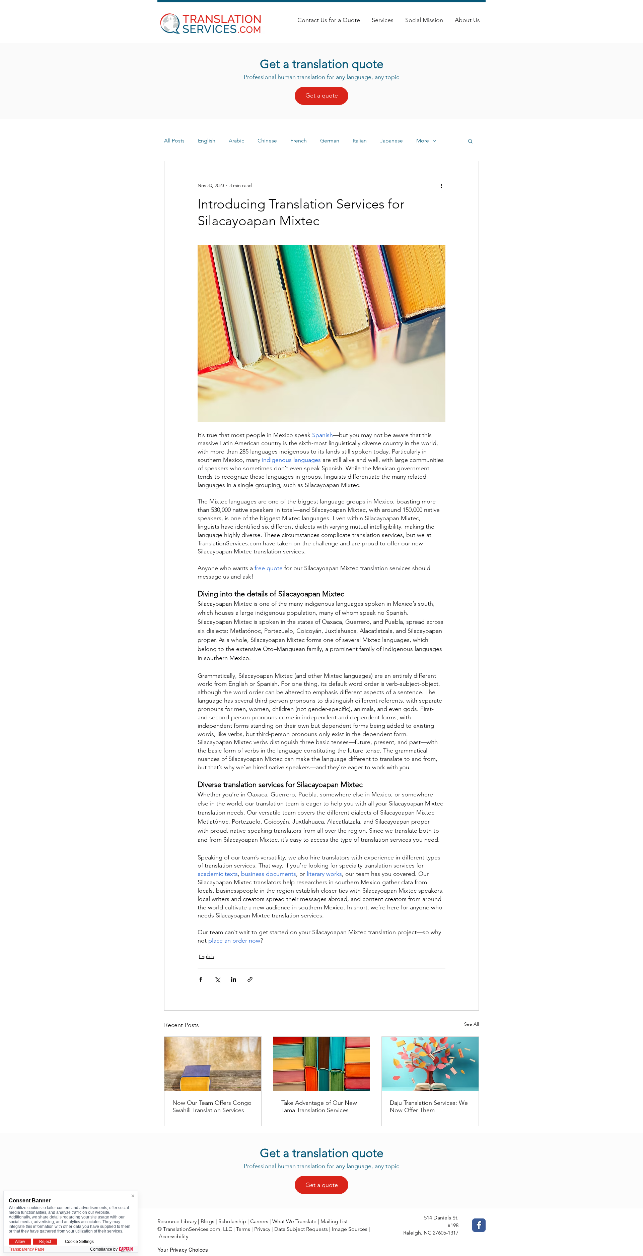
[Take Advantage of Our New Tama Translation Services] (321, 1064)
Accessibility (173, 1236)
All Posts (174, 140)
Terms (243, 1229)
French (298, 140)
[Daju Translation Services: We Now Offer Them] (430, 1064)
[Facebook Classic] (479, 1225)
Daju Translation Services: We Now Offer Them (429, 1106)
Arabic (236, 140)
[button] (470, 140)
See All (471, 1024)
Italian (360, 140)
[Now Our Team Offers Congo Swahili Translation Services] (212, 1064)
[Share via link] (250, 979)
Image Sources (349, 1229)
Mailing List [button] (334, 1221)
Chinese (267, 140)
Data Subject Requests (301, 1229)
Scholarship (232, 1221)
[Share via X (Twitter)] (217, 979)
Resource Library (177, 1221)
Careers (259, 1221)
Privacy (262, 1229)
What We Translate (294, 1221)
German (329, 140)
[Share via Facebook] (201, 979)
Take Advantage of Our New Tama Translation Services (319, 1106)
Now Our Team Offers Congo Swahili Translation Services (212, 1106)
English (206, 140)
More (422, 140)
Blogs (207, 1221)
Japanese (391, 140)
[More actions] (441, 185)
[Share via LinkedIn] (233, 979)
